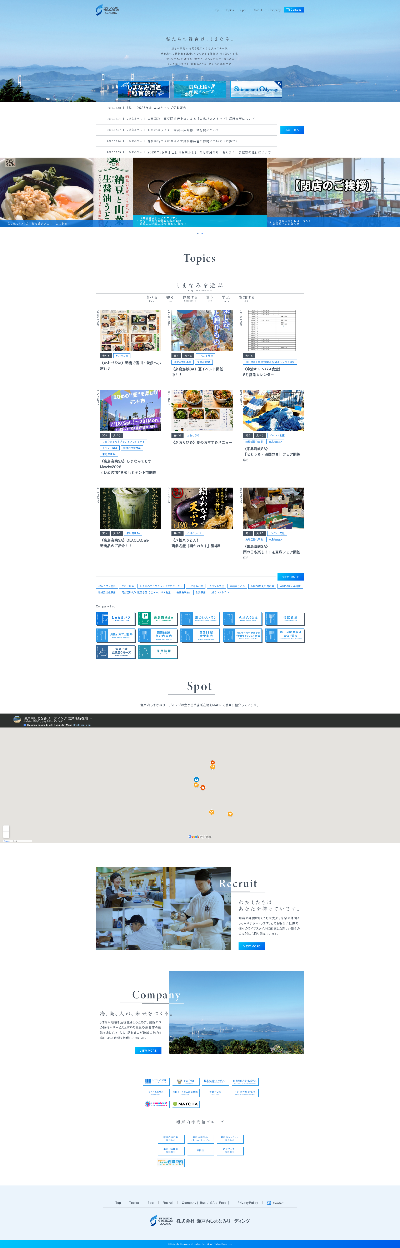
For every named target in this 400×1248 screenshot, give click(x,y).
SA (212, 1202)
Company (275, 10)
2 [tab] (202, 233)
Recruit (257, 10)
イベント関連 (205, 356)
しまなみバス (195, 586)
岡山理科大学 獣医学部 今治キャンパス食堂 (270, 362)
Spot (243, 10)
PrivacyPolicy (248, 1202)
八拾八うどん (194, 533)
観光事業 (201, 592)
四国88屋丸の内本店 (262, 586)
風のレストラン (220, 592)
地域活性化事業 (182, 362)
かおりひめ (122, 356)
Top (216, 10)
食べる (106, 356)
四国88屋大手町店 (290, 586)
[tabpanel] (66, 192)
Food (222, 1202)
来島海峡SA (203, 362)
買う (176, 356)
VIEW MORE (290, 577)
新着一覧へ (292, 130)
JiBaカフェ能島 (107, 586)
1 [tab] (198, 233)
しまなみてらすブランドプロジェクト (123, 442)
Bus (203, 1202)
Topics (229, 10)
